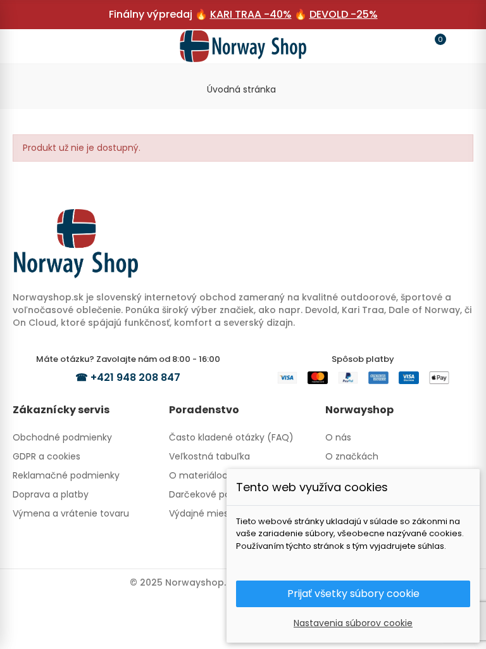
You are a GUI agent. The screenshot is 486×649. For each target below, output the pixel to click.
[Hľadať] (52, 45)
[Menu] (28, 46)
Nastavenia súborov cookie (353, 623)
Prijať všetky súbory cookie (353, 593)
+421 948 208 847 (135, 377)
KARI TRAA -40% (251, 14)
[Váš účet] (458, 46)
